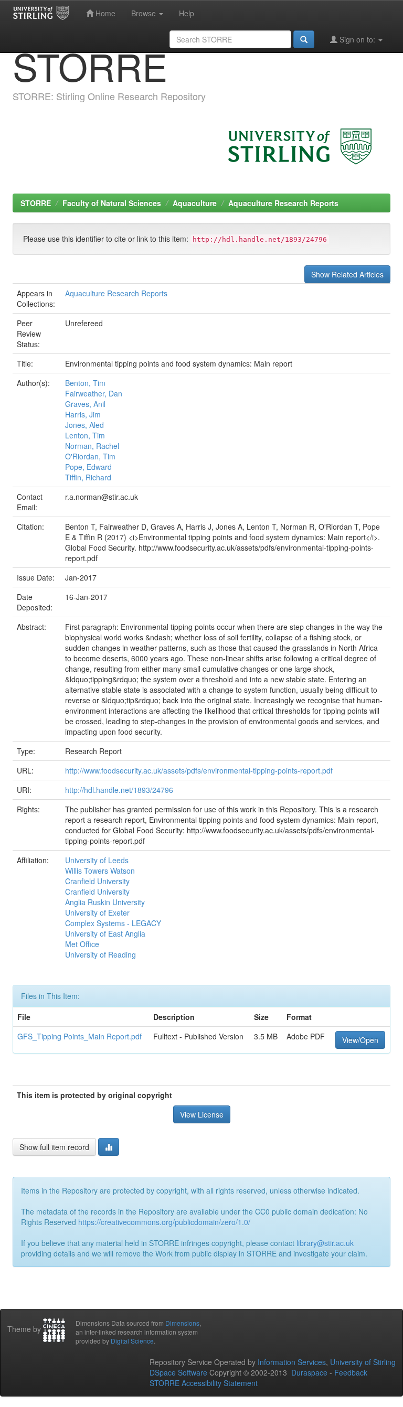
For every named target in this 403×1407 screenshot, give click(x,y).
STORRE (35, 203)
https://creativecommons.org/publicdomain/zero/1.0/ (164, 1222)
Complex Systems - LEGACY (113, 923)
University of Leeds (97, 860)
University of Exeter (97, 912)
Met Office (82, 944)
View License (202, 1114)
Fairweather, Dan (93, 393)
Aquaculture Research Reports (283, 203)
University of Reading (100, 954)
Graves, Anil (85, 404)
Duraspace (309, 1372)
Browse (144, 13)
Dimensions (182, 1322)
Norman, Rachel (92, 446)
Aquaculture (195, 203)
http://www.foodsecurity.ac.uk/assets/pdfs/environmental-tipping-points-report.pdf (199, 770)
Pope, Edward (88, 466)
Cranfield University (97, 881)
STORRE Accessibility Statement (204, 1383)
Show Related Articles (347, 274)
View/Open (360, 1040)
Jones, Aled (84, 425)
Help (186, 13)
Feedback (350, 1372)
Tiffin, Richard (88, 477)
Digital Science (132, 1340)
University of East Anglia (105, 933)
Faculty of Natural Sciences (111, 203)
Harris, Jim (83, 414)
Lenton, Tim (85, 435)
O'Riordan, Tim (90, 456)
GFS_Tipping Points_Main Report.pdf (79, 1036)
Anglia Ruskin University (105, 902)
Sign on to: (357, 39)
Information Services (292, 1362)
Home (104, 13)
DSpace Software (178, 1372)
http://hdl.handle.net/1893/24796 (119, 790)
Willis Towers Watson (100, 870)
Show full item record (54, 1147)
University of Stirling (363, 1362)
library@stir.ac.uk (325, 1243)
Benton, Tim (85, 383)
